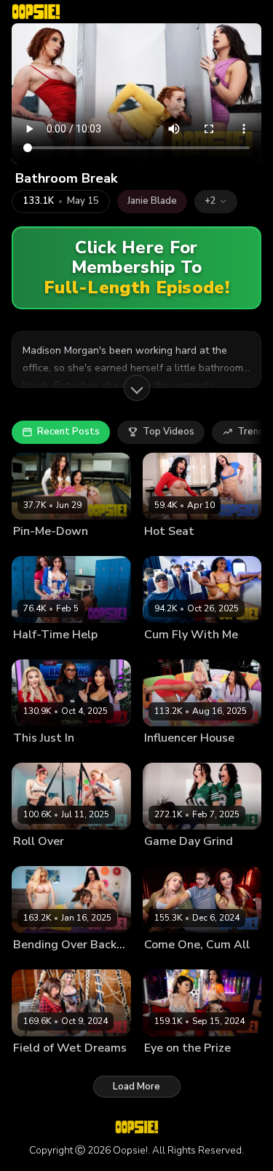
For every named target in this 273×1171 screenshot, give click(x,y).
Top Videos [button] (168, 431)
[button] (215, 201)
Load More (136, 1086)
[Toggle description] (137, 388)
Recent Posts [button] (68, 431)
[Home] (36, 12)
